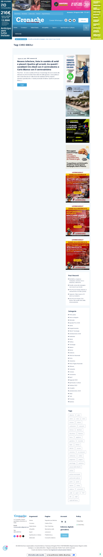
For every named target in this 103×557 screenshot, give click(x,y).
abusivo (71, 415)
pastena (81, 463)
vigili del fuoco (73, 500)
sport (77, 493)
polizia (71, 470)
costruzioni (72, 426)
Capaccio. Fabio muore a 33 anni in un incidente (77, 295)
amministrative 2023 (75, 391)
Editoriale (18, 34)
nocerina (72, 452)
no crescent (81, 452)
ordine (80, 456)
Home (15, 27)
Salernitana (34, 27)
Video (70, 393)
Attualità (45, 27)
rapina (71, 485)
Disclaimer (24, 13)
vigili (76, 496)
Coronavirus (72, 374)
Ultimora (71, 366)
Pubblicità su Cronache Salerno (50, 536)
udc (70, 496)
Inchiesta (71, 352)
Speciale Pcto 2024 (74, 323)
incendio (80, 441)
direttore (79, 430)
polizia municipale (74, 474)
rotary (78, 485)
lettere (78, 444)
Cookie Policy (81, 524)
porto (71, 482)
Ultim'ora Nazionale (74, 355)
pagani (81, 459)
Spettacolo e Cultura (67, 27)
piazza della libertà (75, 467)
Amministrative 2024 (75, 333)
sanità (71, 325)
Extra (70, 358)
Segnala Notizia (46, 13)
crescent (81, 426)
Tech (70, 396)
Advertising (17, 13)
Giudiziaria (72, 336)
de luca (71, 430)
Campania (72, 369)
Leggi (22, 85)
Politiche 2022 (73, 385)
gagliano (78, 437)
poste (77, 482)
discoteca (72, 433)
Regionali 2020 (73, 380)
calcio (71, 419)
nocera (79, 448)
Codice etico (32, 13)
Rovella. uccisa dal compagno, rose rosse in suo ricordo (77, 286)
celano (79, 422)
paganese (72, 459)
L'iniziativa (72, 361)
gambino (72, 441)
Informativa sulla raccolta (36, 555)
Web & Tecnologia (74, 331)
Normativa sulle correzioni (49, 530)
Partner (38, 13)
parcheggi (72, 463)
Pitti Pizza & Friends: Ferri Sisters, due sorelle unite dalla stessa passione (77, 300)
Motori (71, 350)
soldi (70, 493)
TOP (83, 493)
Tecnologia (72, 344)
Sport (54, 27)
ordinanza (72, 456)
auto (78, 415)
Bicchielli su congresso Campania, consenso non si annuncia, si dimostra (76, 280)
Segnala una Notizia (51, 520)
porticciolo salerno (74, 478)
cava (83, 419)
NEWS (71, 448)
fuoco (71, 437)
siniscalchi (80, 489)
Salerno (71, 347)
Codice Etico (48, 523)
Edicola (64, 535)
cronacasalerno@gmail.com (20, 527)
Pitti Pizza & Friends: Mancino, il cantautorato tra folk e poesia (46, 39)
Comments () (33, 58)
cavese (71, 422)
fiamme (80, 433)
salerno (71, 489)
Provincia (71, 399)
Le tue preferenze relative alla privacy (58, 555)
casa (77, 419)
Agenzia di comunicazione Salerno (61, 550)
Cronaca (23, 27)
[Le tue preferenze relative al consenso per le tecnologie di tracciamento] (100, 554)
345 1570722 (17, 532)
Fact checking (49, 526)
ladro (70, 444)
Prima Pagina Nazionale (75, 363)
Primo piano (72, 314)
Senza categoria (73, 317)
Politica (71, 342)
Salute (71, 339)
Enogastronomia (73, 328)
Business (71, 401)
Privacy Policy (80, 521)
